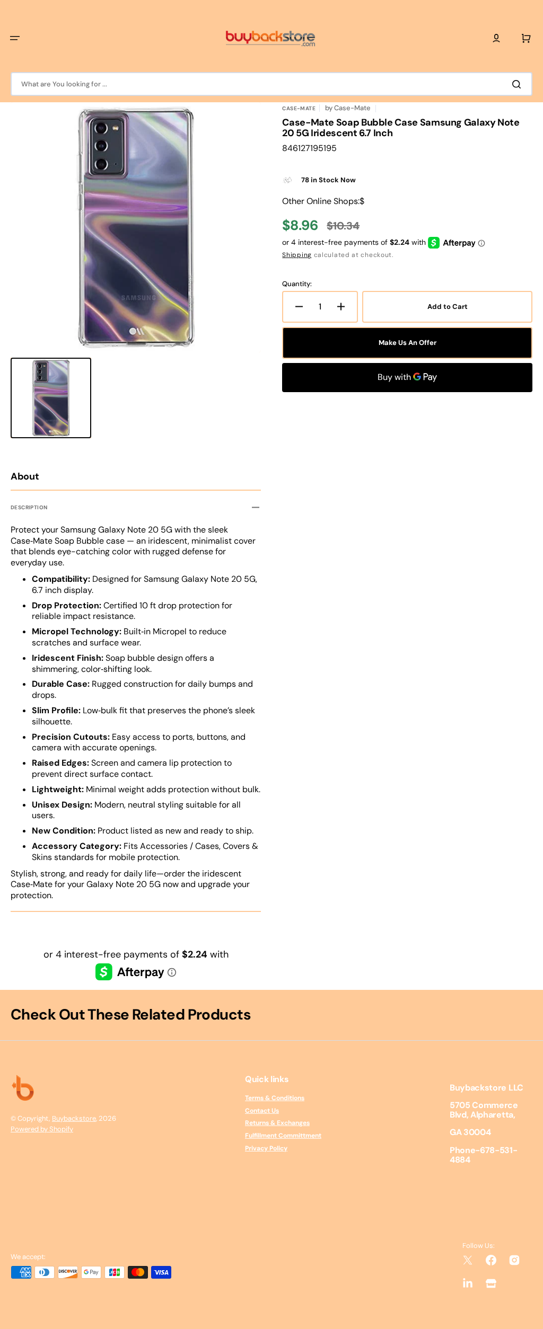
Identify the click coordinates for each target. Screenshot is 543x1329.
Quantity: (297, 284)
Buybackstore (74, 1118)
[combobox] (271, 84)
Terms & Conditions (274, 1098)
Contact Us (262, 1110)
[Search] (518, 84)
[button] (15, 38)
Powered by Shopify (42, 1128)
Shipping (297, 255)
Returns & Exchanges (277, 1123)
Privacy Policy (266, 1148)
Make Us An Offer (407, 342)
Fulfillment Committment (283, 1135)
